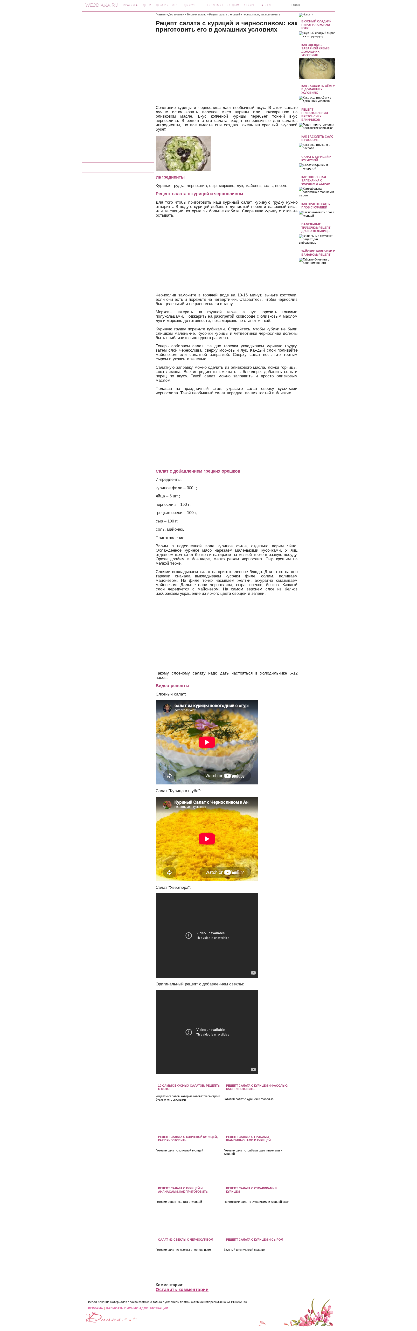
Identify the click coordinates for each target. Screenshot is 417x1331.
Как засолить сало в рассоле (317, 138)
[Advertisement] (118, 85)
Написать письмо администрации (137, 1308)
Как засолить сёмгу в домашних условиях (318, 89)
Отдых (233, 5)
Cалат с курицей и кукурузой (316, 158)
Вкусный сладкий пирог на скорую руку (316, 25)
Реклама (95, 1308)
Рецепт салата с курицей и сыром (254, 1239)
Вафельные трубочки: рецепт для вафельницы (315, 228)
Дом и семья (167, 5)
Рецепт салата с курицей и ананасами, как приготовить (183, 1190)
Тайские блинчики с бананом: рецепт (318, 253)
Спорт (249, 5)
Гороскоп (214, 5)
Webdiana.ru (101, 5)
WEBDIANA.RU (237, 1302)
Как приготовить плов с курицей (315, 205)
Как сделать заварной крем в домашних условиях (315, 50)
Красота (130, 5)
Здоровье (192, 5)
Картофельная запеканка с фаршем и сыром (315, 180)
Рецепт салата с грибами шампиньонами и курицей (248, 1138)
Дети (147, 5)
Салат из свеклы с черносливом (185, 1239)
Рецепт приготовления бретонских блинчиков (314, 114)
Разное (265, 5)
